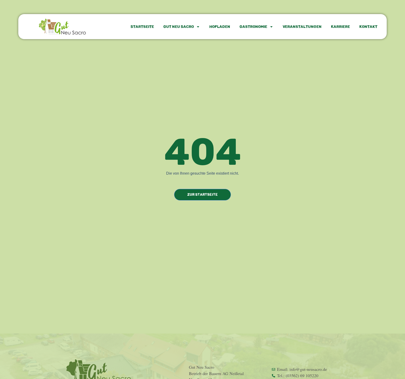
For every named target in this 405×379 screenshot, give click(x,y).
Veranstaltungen (302, 26)
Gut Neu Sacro (178, 26)
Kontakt (368, 26)
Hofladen (219, 26)
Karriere (340, 26)
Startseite (142, 26)
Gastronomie (253, 26)
